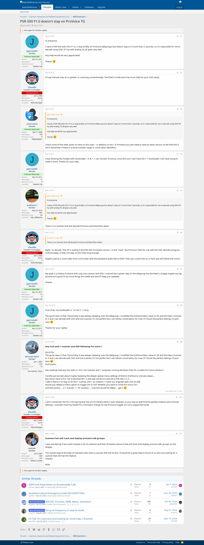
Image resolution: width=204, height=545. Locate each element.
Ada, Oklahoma (36, 217)
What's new (60, 7)
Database (89, 7)
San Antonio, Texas (35, 371)
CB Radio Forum (54, 521)
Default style (27, 542)
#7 (181, 269)
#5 (181, 190)
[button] (39, 7)
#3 (181, 109)
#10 (180, 397)
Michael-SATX (32, 356)
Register (101, 7)
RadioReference (29, 7)
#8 (181, 305)
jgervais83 (26, 25)
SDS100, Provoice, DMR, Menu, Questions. (68, 501)
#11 (180, 433)
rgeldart (32, 496)
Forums (47, 7)
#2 (181, 72)
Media (75, 7)
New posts (24, 12)
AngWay (32, 504)
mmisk (32, 448)
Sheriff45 (32, 521)
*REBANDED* (37, 139)
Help (177, 542)
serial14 (32, 513)
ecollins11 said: (53, 238)
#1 (181, 36)
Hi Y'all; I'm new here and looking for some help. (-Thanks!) (61, 518)
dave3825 (173, 504)
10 (78, 504)
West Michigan (36, 103)
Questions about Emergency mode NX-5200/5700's (57, 493)
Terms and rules (153, 542)
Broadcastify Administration (56, 487)
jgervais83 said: (53, 114)
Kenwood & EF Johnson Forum (58, 496)
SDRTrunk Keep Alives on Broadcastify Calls (52, 484)
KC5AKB (174, 521)
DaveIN (32, 87)
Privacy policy (167, 542)
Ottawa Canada (36, 460)
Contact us (140, 542)
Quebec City (37, 66)
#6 (181, 232)
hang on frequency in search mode (64, 510)
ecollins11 (32, 205)
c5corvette (32, 123)
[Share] (177, 36)
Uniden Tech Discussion (56, 504)
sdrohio (31, 487)
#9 (181, 342)
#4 (181, 154)
